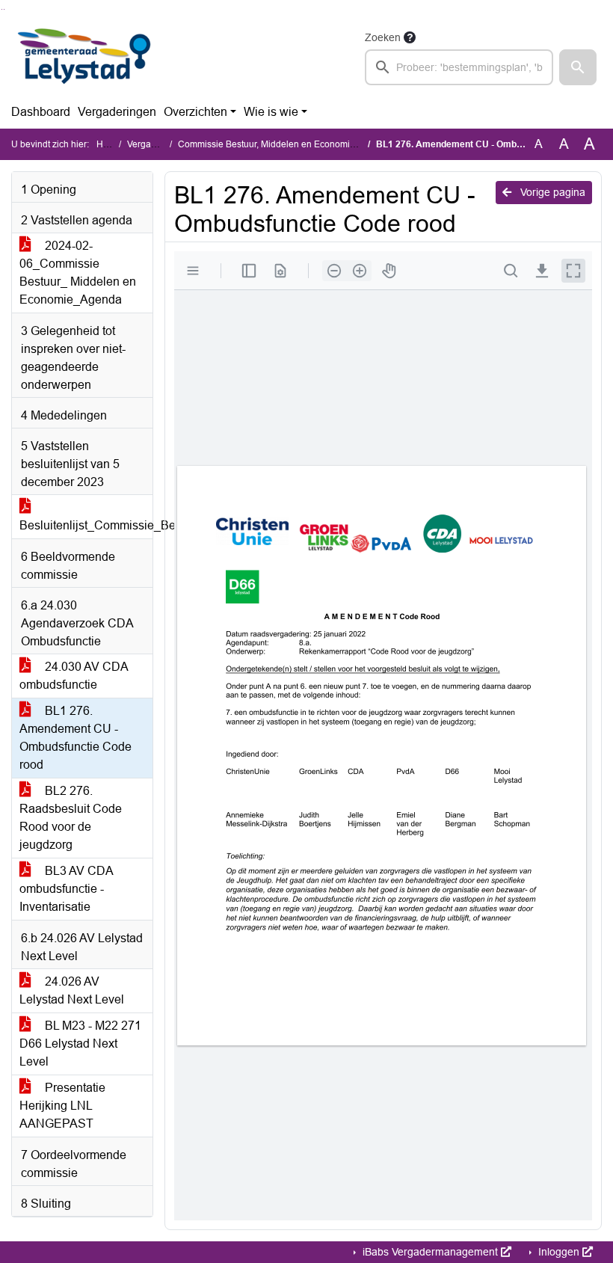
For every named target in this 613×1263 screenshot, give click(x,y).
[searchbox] (459, 67)
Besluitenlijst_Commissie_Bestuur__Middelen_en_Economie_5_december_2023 (86, 525)
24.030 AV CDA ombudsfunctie (74, 675)
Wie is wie (271, 111)
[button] (578, 67)
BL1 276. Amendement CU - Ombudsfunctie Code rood (75, 737)
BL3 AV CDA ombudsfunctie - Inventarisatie (66, 888)
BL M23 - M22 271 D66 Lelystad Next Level (80, 1043)
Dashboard (40, 111)
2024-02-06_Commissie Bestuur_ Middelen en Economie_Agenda (77, 272)
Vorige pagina (551, 192)
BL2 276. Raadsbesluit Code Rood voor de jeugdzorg (70, 817)
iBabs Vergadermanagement (430, 1252)
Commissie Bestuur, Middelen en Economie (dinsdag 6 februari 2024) (319, 144)
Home (108, 144)
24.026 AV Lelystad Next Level (71, 990)
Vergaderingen (117, 111)
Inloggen (558, 1252)
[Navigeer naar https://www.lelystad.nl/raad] (84, 57)
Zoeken (383, 37)
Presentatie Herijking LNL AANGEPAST (62, 1105)
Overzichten (195, 111)
